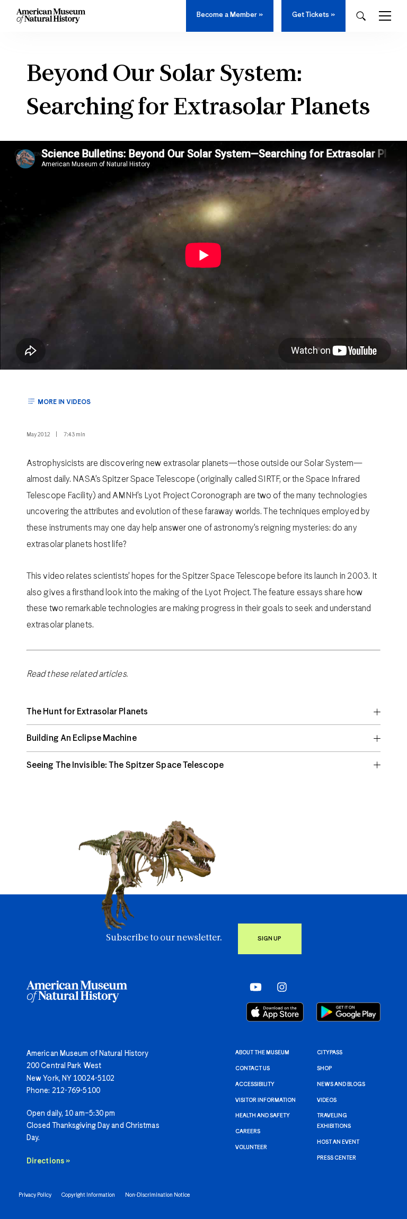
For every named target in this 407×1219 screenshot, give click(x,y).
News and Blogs (341, 1084)
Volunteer (251, 1147)
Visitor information (265, 1100)
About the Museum (262, 1052)
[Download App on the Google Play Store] (348, 1011)
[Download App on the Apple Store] (275, 1011)
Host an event (338, 1142)
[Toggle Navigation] (385, 16)
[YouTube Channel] (253, 987)
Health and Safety (262, 1115)
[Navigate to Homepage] (51, 16)
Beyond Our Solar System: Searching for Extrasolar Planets (198, 91)
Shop (324, 1068)
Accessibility (255, 1084)
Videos (327, 1100)
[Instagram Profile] (278, 987)
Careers (247, 1131)
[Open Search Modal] (360, 16)
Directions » (48, 1161)
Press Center (336, 1158)
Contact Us (252, 1068)
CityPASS (329, 1052)
